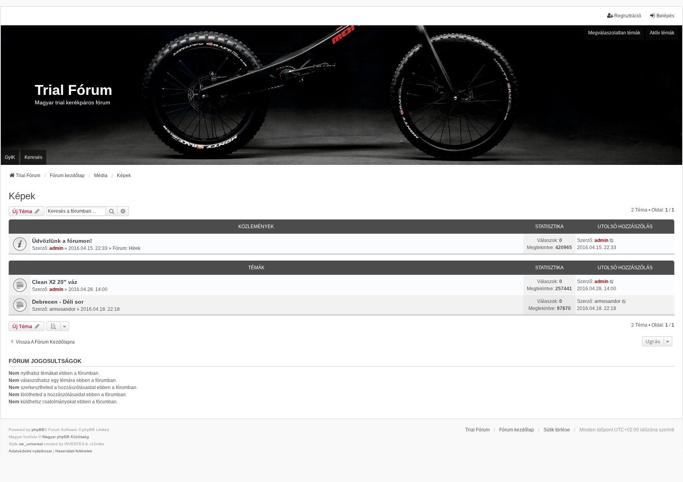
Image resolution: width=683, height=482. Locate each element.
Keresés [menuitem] (33, 157)
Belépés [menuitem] (665, 16)
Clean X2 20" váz (54, 282)
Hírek (134, 248)
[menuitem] (30, 451)
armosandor (62, 309)
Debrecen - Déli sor (57, 302)
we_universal (31, 444)
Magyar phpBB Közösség (65, 437)
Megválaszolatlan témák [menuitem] (614, 33)
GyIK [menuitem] (10, 157)
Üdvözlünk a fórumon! (62, 241)
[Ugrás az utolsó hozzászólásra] (612, 240)
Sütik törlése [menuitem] (556, 430)
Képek (22, 196)
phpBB (38, 429)
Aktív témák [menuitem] (662, 33)
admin (56, 248)
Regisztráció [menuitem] (627, 16)
